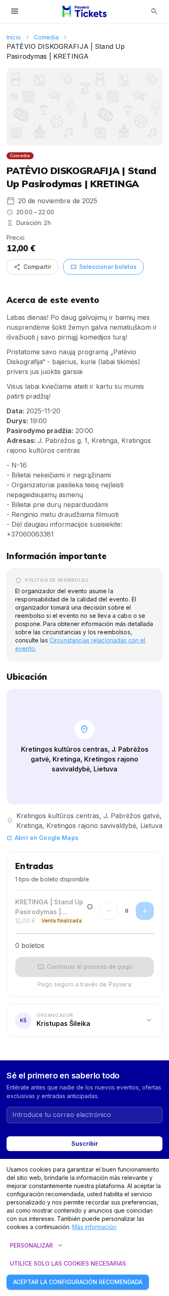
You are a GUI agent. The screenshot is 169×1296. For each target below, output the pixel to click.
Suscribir (84, 1143)
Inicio (14, 37)
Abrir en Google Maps (42, 837)
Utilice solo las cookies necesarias (68, 1263)
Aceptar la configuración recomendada (77, 1281)
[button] (84, 1020)
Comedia (46, 37)
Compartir (32, 266)
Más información (94, 1226)
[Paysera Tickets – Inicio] (84, 11)
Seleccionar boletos (103, 267)
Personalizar (37, 1245)
